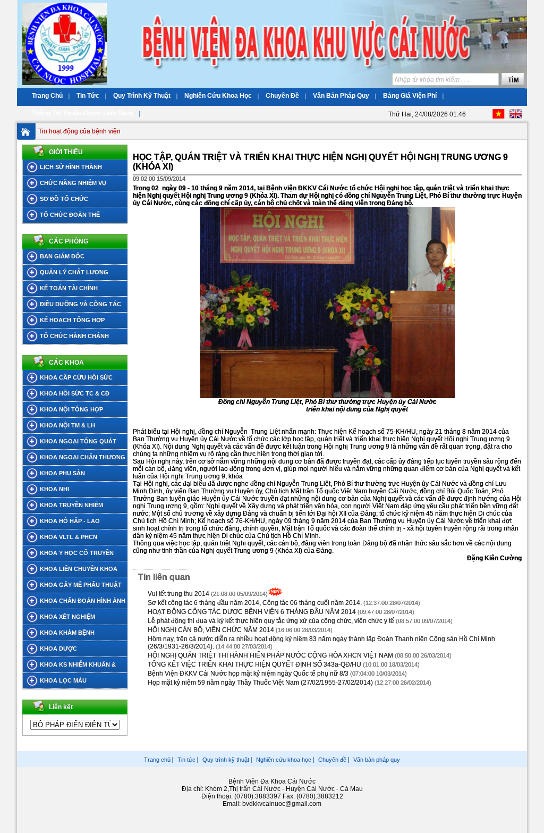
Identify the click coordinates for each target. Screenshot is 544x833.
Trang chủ (157, 759)
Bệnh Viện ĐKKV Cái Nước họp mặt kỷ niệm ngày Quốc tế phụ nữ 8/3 (248, 673)
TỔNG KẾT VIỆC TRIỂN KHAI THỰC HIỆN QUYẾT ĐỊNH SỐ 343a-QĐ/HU (254, 664)
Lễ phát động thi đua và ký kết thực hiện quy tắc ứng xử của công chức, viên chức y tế (271, 621)
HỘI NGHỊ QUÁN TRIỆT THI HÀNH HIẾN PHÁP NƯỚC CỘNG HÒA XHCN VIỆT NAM (271, 655)
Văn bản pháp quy (376, 759)
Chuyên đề (332, 759)
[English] (515, 116)
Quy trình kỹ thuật (225, 759)
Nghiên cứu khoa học (283, 759)
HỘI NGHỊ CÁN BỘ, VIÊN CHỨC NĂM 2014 (211, 630)
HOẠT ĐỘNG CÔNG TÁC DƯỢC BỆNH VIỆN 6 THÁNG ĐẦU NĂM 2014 (252, 612)
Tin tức (186, 759)
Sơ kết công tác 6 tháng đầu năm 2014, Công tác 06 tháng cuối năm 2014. (255, 603)
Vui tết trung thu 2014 (178, 594)
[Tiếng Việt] (498, 116)
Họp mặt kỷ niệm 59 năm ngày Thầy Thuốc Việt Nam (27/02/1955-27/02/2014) (260, 682)
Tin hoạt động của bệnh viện (79, 131)
